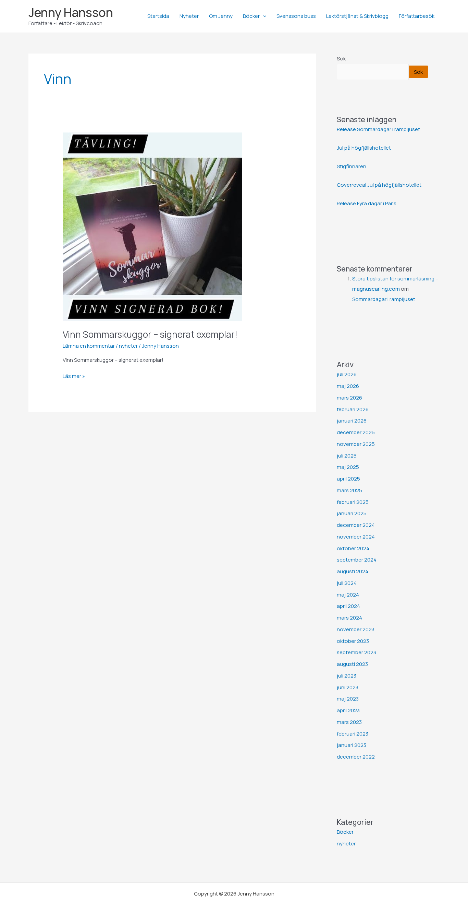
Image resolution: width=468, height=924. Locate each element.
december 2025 (356, 432)
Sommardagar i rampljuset (383, 299)
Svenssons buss (296, 16)
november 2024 (356, 536)
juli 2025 (347, 455)
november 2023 (355, 629)
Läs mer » (74, 376)
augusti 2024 (352, 571)
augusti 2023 (352, 664)
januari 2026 (352, 420)
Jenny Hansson (70, 12)
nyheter (128, 345)
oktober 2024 (353, 548)
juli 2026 (347, 374)
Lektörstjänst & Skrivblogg (357, 16)
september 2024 (357, 559)
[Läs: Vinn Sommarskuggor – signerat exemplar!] (152, 226)
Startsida (158, 16)
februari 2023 (352, 733)
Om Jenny (221, 16)
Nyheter (189, 16)
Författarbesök (416, 16)
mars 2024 (349, 617)
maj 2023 (348, 698)
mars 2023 (349, 722)
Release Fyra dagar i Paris (366, 203)
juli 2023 (346, 675)
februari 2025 (353, 502)
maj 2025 (348, 467)
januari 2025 (352, 513)
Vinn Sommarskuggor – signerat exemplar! (150, 334)
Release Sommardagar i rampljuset (378, 129)
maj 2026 (348, 386)
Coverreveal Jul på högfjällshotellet (379, 184)
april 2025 (348, 478)
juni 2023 (347, 687)
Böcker (251, 16)
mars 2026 (349, 397)
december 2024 (356, 525)
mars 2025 (349, 490)
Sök (341, 58)
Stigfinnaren (351, 166)
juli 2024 (347, 583)
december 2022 (356, 756)
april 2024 (348, 606)
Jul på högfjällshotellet (364, 147)
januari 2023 (351, 745)
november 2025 (356, 444)
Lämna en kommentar (89, 345)
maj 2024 (348, 594)
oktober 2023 (353, 641)
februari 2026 (353, 409)
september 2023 (356, 652)
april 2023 (348, 710)
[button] (263, 16)
